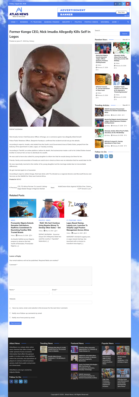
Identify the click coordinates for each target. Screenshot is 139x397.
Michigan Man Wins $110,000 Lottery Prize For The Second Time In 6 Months (57, 349)
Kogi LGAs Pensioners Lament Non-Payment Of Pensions (106, 383)
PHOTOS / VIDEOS (91, 22)
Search (97, 30)
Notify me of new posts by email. (23, 317)
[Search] (128, 22)
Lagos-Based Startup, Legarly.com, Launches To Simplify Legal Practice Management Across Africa (78, 226)
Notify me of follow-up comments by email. (27, 313)
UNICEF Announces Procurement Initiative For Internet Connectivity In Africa (116, 110)
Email (54, 290)
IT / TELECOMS (36, 22)
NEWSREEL (105, 22)
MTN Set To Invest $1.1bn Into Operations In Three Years (103, 88)
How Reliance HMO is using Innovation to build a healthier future (107, 360)
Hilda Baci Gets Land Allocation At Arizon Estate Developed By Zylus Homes (123, 383)
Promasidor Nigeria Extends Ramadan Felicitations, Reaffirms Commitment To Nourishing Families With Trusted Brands (22, 227)
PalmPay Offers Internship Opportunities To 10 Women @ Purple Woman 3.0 (88, 349)
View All (125, 39)
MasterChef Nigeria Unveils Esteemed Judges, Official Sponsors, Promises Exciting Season (102, 59)
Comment (13, 265)
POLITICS (78, 22)
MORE (114, 22)
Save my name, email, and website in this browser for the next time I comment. (40, 308)
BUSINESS (24, 22)
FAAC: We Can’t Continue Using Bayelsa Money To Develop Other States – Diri (50, 225)
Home (13, 22)
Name (12, 290)
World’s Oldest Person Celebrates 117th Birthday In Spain (56, 358)
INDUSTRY (66, 22)
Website (12, 299)
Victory (31, 41)
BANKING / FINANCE (51, 22)
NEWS (19, 179)
